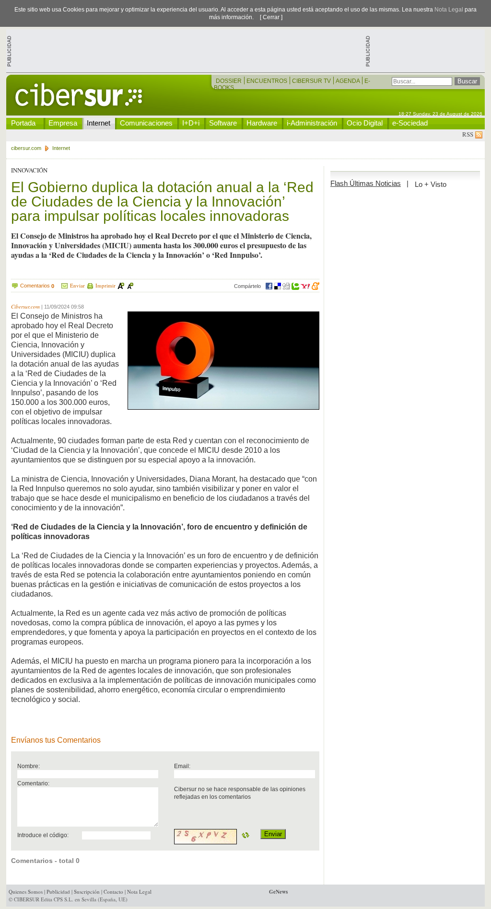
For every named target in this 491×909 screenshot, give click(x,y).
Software (223, 123)
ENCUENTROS (267, 81)
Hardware (261, 123)
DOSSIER (229, 81)
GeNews (278, 892)
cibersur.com (26, 148)
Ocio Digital (365, 123)
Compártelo (247, 286)
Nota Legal (448, 9)
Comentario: (33, 783)
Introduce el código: (43, 835)
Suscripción (87, 891)
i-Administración (312, 123)
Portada (23, 123)
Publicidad (58, 891)
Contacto (113, 891)
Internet (98, 123)
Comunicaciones (146, 123)
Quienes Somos (26, 891)
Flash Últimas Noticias (365, 183)
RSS (468, 134)
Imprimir (105, 285)
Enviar (77, 285)
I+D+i (190, 123)
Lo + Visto (430, 184)
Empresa (62, 123)
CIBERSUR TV (312, 81)
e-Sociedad (410, 123)
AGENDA (348, 81)
